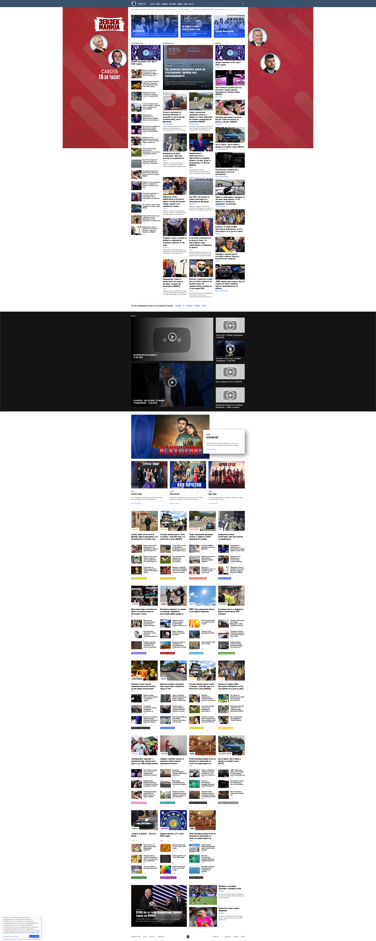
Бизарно (164, 529)
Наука (192, 753)
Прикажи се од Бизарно (168, 578)
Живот (218, 261)
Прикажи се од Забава (225, 728)
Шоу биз (218, 96)
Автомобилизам (221, 149)
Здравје (164, 753)
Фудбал (138, 909)
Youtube (197, 305)
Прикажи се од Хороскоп (168, 877)
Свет (165, 160)
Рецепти (135, 828)
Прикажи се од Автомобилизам (228, 803)
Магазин (165, 4)
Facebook (178, 305)
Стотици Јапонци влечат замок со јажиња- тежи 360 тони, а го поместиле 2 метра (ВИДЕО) (133, 9)
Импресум (161, 936)
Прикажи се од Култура (138, 653)
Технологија (220, 206)
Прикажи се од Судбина (139, 578)
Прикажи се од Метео (196, 653)
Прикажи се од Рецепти (139, 877)
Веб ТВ (191, 4)
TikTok (204, 305)
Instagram (189, 305)
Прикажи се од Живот (196, 728)
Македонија (168, 68)
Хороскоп (219, 67)
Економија (223, 604)
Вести (153, 4)
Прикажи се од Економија (226, 653)
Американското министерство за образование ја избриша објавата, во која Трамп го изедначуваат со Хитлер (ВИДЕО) (205, 9)
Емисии (179, 4)
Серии (186, 4)
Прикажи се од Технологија (198, 803)
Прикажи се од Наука (196, 877)
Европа (192, 204)
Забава (218, 233)
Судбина (135, 529)
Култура (135, 604)
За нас (145, 936)
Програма (172, 4)
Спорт (158, 4)
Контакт (152, 936)
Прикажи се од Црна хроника (140, 728)
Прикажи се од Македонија (198, 578)
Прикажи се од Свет (224, 578)
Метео (192, 604)
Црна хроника (137, 679)
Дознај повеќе (211, 449)
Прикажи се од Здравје (167, 803)
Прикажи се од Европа (167, 728)
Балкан (164, 604)
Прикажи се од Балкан (167, 653)
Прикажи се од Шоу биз (139, 803)
